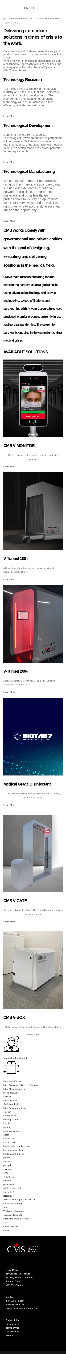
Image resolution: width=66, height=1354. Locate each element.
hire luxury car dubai (13, 1150)
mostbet (7, 1180)
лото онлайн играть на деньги (19, 1199)
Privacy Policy (13, 1324)
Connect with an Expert (15, 1058)
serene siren (9, 1115)
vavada (7, 1169)
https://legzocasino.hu (14, 1089)
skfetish (7, 1112)
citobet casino (10, 1142)
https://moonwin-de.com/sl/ (17, 1218)
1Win (5, 1173)
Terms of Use (12, 1327)
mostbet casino (11, 1092)
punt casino (9, 1184)
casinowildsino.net (12, 1215)
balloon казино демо (14, 1154)
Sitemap (10, 1335)
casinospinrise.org (12, 1203)
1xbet (6, 1134)
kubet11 (7, 1161)
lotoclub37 (8, 1196)
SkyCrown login (11, 1104)
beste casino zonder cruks (16, 1146)
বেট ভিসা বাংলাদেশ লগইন (12, 1188)
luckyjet (7, 1096)
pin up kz (7, 1165)
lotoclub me (9, 1138)
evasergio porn (11, 1119)
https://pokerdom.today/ (15, 1108)
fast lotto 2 (8, 1192)
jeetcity (6, 1157)
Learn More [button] (9, 116)
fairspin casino (10, 1100)
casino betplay (10, 1226)
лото (5, 1207)
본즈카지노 (9, 1176)
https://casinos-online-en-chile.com (21, 1085)
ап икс (6, 1230)
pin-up (6, 1127)
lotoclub (7, 1123)
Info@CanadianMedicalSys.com (22, 1308)
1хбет (6, 1222)
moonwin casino (11, 1131)
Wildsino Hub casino (13, 1211)
